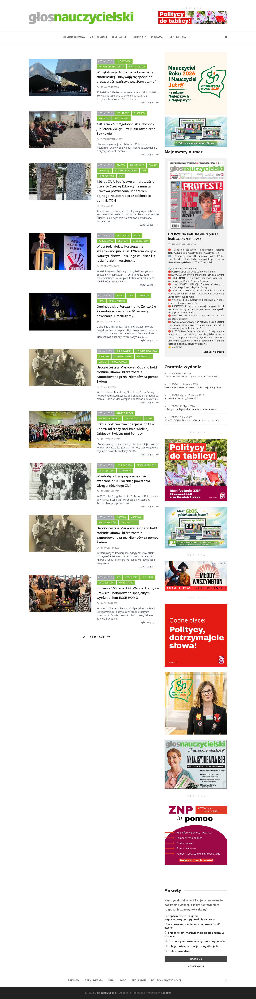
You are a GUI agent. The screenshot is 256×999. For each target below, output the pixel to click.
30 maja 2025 (107, 206)
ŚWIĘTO (102, 362)
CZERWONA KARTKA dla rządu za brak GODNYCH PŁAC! (193, 236)
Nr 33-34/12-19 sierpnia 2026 (183, 384)
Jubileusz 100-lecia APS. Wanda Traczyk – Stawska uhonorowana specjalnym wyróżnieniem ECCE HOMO (128, 593)
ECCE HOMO (131, 577)
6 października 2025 (111, 139)
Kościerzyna (106, 241)
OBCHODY (123, 241)
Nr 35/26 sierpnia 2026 (184, 244)
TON (144, 171)
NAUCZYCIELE (137, 165)
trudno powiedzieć (179, 951)
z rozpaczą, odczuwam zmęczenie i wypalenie (196, 941)
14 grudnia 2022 (109, 603)
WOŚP (149, 418)
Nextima (166, 992)
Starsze (97, 636)
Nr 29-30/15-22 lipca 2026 (182, 406)
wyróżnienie (126, 583)
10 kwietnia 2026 (109, 87)
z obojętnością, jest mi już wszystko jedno (194, 946)
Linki (111, 980)
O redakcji (119, 37)
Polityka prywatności (166, 980)
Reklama (157, 37)
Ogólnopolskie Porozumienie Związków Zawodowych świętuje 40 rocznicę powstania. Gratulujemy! (126, 311)
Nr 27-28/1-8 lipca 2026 (180, 417)
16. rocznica (123, 61)
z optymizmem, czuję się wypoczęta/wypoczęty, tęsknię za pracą (190, 917)
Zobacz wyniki (196, 966)
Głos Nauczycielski (106, 992)
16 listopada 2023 (110, 439)
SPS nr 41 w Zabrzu (109, 418)
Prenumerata (177, 37)
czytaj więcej (147, 102)
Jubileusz (143, 295)
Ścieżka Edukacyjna (126, 171)
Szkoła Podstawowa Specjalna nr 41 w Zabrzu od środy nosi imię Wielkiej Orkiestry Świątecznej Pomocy (125, 429)
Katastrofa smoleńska (111, 67)
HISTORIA (121, 517)
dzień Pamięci (124, 351)
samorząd (104, 171)
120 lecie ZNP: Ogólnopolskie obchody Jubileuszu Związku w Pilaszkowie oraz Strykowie (126, 129)
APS (118, 577)
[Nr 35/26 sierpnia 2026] (196, 195)
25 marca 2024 (108, 387)
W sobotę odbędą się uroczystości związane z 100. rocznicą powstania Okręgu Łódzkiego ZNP (123, 481)
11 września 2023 (109, 547)
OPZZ (101, 301)
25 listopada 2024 (110, 321)
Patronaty (139, 37)
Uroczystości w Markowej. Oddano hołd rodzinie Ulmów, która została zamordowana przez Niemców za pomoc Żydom (127, 374)
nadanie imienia (125, 413)
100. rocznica (124, 465)
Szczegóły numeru (214, 352)
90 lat (137, 235)
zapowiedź (125, 471)
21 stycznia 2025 (109, 266)
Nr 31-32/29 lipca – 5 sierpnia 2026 (186, 395)
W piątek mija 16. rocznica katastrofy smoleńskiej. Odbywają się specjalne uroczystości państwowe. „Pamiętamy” (126, 77)
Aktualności (98, 37)
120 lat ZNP (123, 113)
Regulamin (139, 980)
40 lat (120, 295)
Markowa (104, 356)
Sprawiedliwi (144, 356)
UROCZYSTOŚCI (137, 67)
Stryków (103, 118)
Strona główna (74, 37)
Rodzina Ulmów (123, 356)
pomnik (153, 165)
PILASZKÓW (139, 113)
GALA (130, 295)
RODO (122, 980)
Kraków (121, 165)
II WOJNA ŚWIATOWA (146, 351)
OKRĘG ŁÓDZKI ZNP (146, 465)
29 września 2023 (109, 491)
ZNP (121, 176)
